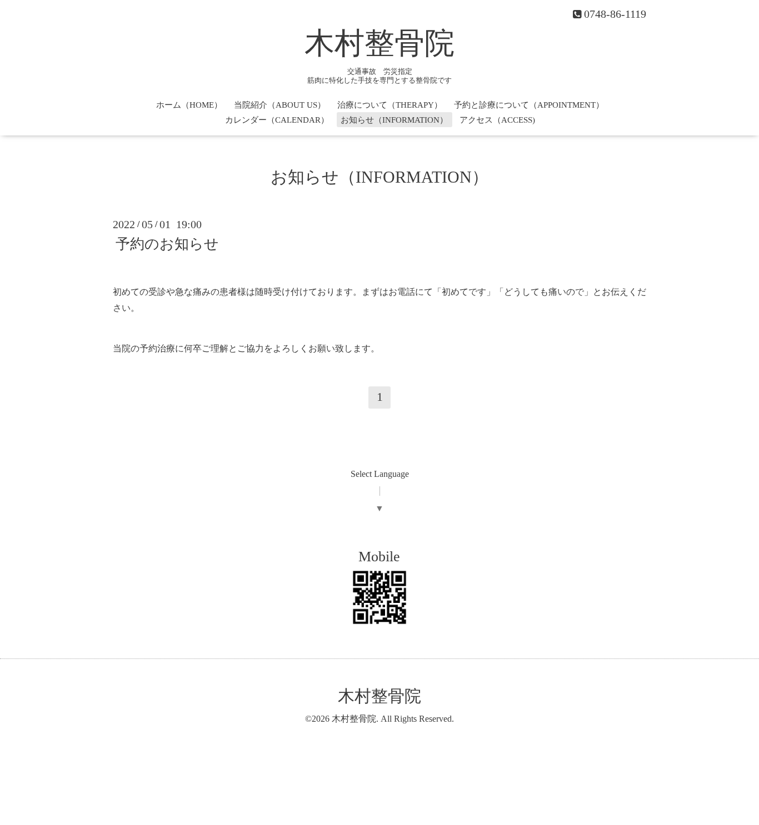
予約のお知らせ (167, 244)
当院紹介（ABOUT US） (280, 104)
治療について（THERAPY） (389, 104)
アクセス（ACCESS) (497, 119)
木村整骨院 (379, 43)
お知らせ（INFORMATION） (394, 119)
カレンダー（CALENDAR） (277, 119)
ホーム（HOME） (189, 104)
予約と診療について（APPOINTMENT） (529, 104)
